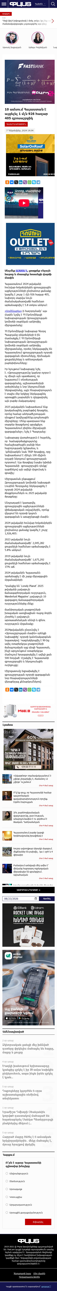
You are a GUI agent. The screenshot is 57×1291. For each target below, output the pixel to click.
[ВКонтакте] (12, 182)
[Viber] (25, 182)
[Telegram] (38, 182)
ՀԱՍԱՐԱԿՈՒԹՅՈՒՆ (16, 124)
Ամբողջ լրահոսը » (28, 890)
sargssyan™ (46, 1286)
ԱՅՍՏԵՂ (21, 270)
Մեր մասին (39, 1273)
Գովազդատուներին (29, 1277)
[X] (16, 182)
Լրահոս (8, 724)
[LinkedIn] (20, 182)
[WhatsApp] (29, 182)
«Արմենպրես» (13, 310)
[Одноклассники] (7, 182)
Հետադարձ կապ (22, 1273)
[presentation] (45, 22)
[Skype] (34, 182)
